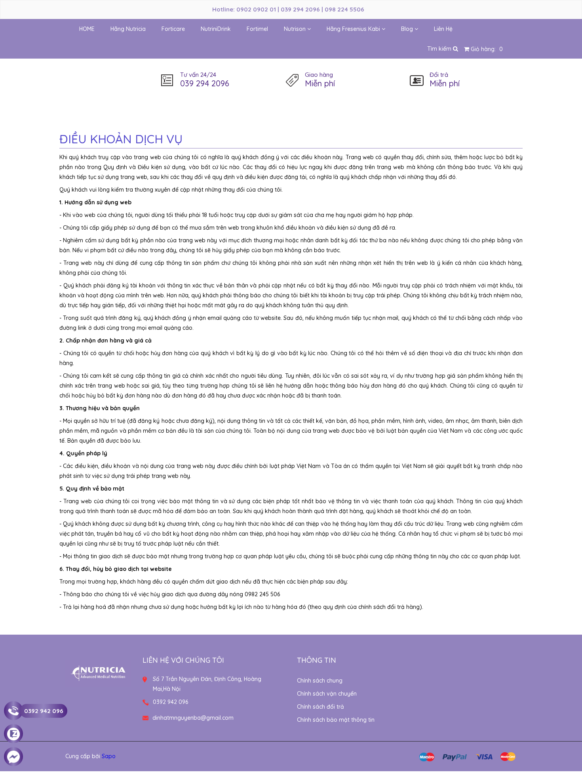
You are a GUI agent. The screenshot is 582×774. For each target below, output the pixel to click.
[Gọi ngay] (13, 711)
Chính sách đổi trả (320, 706)
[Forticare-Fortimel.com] (98, 670)
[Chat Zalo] (13, 734)
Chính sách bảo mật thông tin (336, 719)
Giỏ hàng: (486, 49)
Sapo (109, 756)
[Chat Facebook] (13, 757)
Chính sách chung (319, 680)
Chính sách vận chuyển (327, 693)
